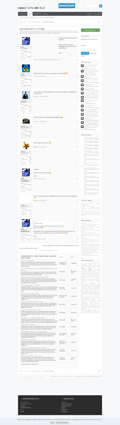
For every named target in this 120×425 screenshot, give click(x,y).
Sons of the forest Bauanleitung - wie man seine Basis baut (91, 93)
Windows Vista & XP (25, 407)
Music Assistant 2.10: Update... (91, 147)
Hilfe (65, 376)
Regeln (45, 14)
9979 (30, 162)
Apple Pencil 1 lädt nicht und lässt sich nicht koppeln (90, 242)
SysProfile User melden (28, 324)
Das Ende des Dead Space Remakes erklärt (90, 106)
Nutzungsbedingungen (79, 376)
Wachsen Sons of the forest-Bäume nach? (90, 76)
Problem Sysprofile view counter (31, 310)
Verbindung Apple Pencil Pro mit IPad (89, 255)
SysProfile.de (23, 14)
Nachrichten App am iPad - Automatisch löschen (90, 230)
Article (82, 68)
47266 (30, 111)
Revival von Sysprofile (27, 260)
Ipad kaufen (83, 223)
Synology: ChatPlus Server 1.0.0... (91, 180)
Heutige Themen (34, 17)
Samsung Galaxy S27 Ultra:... (90, 188)
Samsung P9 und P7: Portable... (91, 154)
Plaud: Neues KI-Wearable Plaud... (92, 184)
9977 (30, 164)
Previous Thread (45, 250)
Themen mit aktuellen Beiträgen (46, 17)
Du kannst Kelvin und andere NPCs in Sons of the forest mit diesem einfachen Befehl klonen (92, 72)
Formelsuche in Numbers (87, 254)
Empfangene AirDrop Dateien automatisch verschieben (90, 228)
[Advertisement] (46, 47)
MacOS (22, 411)
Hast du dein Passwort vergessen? (89, 50)
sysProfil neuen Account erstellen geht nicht (34, 277)
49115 (30, 58)
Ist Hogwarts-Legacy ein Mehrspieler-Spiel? (89, 84)
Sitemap (70, 376)
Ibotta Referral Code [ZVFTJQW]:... (92, 192)
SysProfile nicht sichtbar (28, 339)
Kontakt (61, 376)
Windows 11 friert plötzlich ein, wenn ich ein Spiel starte (90, 204)
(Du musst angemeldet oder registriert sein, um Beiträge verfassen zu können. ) (60, 245)
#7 (77, 200)
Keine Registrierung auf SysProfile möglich (34, 331)
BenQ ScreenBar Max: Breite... (91, 144)
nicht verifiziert (84, 238)
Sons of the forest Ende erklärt (91, 96)
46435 (30, 214)
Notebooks (64, 409)
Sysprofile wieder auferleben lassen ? (32, 301)
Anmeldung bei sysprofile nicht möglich (33, 318)
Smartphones (64, 411)
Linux (22, 409)
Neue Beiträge (37, 14)
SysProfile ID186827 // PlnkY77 (30, 285)
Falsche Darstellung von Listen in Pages (90, 252)
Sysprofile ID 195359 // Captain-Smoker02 (34, 348)
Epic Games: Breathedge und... (91, 172)
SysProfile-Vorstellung (33, 33)
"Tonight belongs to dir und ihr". (88, 206)
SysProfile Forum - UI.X (28, 376)
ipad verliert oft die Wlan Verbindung (89, 240)
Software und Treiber (66, 404)
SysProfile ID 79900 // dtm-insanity (31, 356)
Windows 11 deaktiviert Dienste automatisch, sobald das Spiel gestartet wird (90, 209)
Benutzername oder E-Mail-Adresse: (89, 39)
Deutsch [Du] (40, 376)
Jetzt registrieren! (90, 30)
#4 (77, 121)
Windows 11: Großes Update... (91, 137)
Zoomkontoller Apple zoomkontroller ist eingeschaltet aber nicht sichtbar (90, 250)
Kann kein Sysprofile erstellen (30, 293)
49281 (30, 137)
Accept (52, 422)
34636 (30, 86)
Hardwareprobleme (66, 406)
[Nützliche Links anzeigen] (99, 22)
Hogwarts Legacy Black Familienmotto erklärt (89, 89)
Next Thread (54, 250)
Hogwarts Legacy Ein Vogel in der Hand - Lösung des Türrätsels (91, 122)
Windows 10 (24, 404)
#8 (77, 239)
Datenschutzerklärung (92, 376)
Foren (30, 14)
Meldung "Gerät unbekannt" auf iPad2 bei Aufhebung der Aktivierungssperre (90, 247)
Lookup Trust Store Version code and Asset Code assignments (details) (90, 225)
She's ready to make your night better (89, 211)
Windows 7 (23, 406)
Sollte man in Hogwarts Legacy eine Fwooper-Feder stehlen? (91, 114)
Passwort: (83, 45)
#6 (77, 178)
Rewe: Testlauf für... (88, 151)
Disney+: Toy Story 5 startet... (90, 168)
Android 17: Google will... (90, 176)
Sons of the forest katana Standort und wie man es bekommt (92, 110)
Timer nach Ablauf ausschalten (88, 233)
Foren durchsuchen (24, 17)
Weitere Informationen (62, 422)
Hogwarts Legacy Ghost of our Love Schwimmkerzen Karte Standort (91, 127)
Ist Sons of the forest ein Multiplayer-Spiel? (89, 118)
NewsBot (86, 139)
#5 (77, 146)
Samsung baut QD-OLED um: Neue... (90, 163)
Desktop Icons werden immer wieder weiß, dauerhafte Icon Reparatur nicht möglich (90, 214)
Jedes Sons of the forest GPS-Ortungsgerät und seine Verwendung (90, 101)
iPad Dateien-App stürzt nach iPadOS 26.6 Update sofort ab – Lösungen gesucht (90, 236)
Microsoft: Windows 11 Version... (91, 141)
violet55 (86, 194)
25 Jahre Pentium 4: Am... (89, 158)
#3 (77, 96)
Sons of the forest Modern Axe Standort (91, 80)
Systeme (63, 407)
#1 (77, 59)
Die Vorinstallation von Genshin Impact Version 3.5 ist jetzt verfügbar (91, 66)
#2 (77, 76)
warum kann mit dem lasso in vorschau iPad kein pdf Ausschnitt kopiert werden (90, 244)
